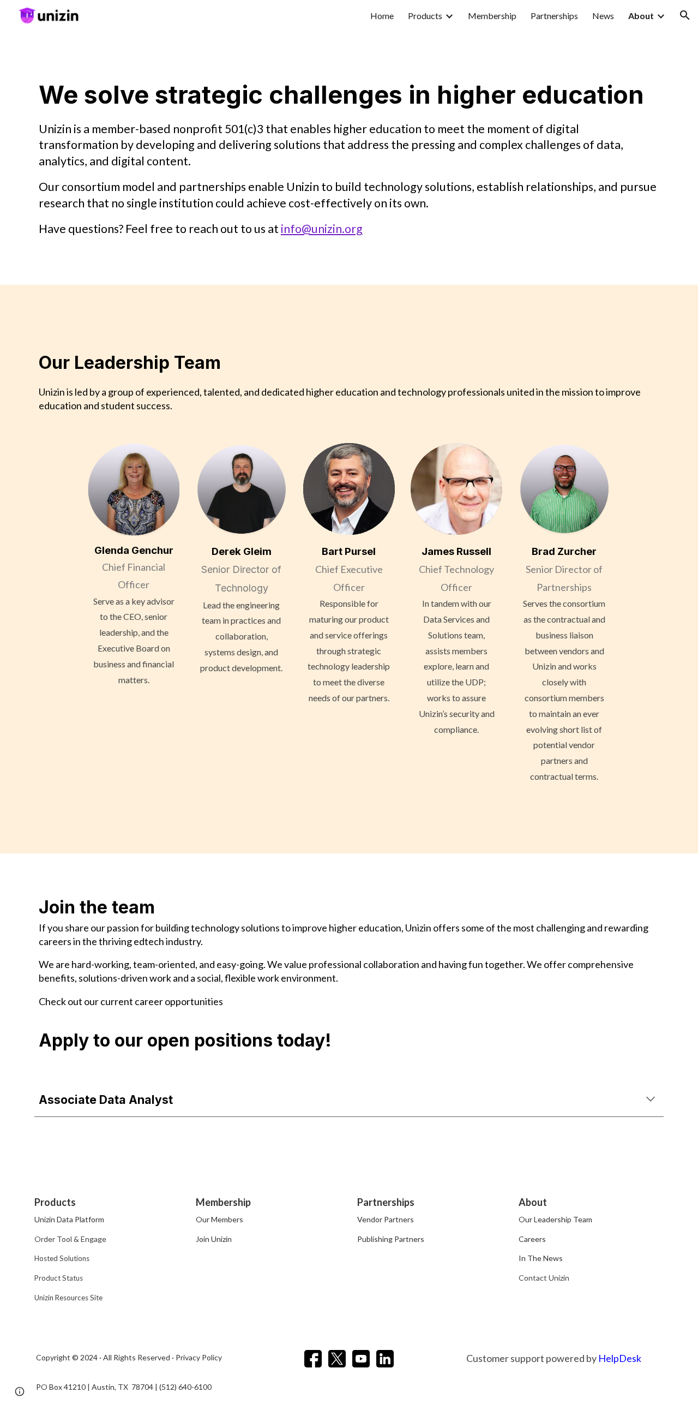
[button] (685, 15)
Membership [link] (492, 15)
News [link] (603, 15)
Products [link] (425, 15)
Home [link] (382, 15)
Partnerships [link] (554, 15)
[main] (349, 157)
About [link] (641, 15)
